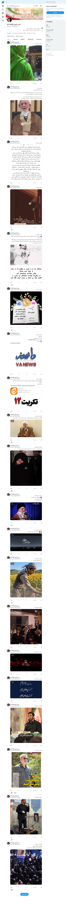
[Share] (41, 83)
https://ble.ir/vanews (15, 343)
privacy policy (55, 16)
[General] (42, 28)
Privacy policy (49, 53)
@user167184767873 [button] (15, 43)
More (47, 49)
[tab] (9, 39)
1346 (19, 36)
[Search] (41, 6)
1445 (10, 36)
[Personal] (42, 31)
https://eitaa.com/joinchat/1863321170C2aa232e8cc (23, 385)
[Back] (8, 6)
